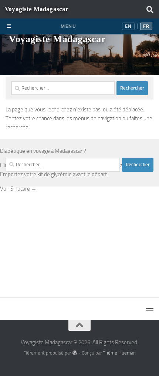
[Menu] (150, 9)
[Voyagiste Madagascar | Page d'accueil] (36, 9)
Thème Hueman (119, 353)
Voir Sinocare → (18, 188)
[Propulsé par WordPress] (74, 352)
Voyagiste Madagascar (57, 39)
